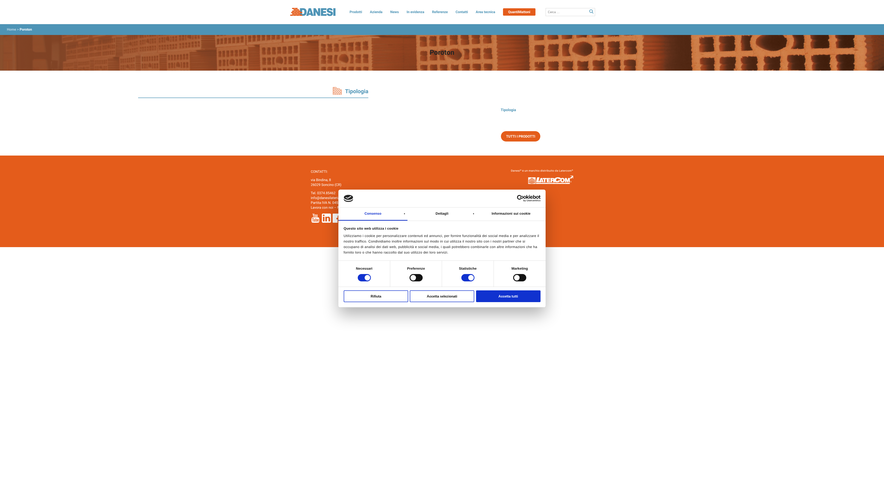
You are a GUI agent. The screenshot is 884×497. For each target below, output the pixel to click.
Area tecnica (485, 12)
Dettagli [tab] (442, 214)
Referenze (440, 12)
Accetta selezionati (442, 296)
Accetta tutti (508, 296)
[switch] (416, 277)
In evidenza (415, 12)
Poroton (26, 29)
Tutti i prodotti (520, 136)
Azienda (376, 12)
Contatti (462, 12)
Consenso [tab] (372, 214)
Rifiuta (376, 296)
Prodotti (355, 12)
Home (11, 29)
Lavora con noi (322, 207)
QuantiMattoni (519, 12)
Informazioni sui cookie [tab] (511, 214)
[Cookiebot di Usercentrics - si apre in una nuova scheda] (520, 198)
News (394, 12)
